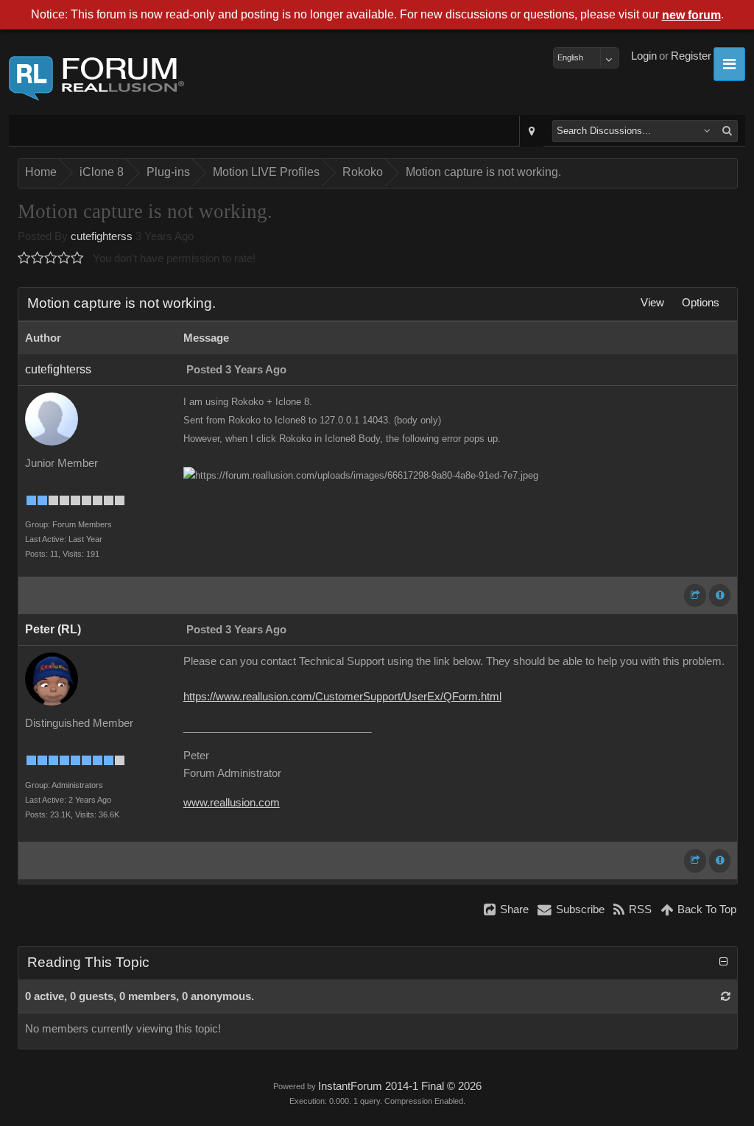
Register (691, 56)
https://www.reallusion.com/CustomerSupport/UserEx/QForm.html (342, 697)
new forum (691, 15)
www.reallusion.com (231, 803)
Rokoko (362, 172)
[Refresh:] (725, 996)
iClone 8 (102, 172)
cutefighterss (102, 236)
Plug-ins (168, 172)
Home (41, 172)
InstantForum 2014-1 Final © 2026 (400, 1086)
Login (644, 56)
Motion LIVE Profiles (266, 172)
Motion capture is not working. (483, 172)
